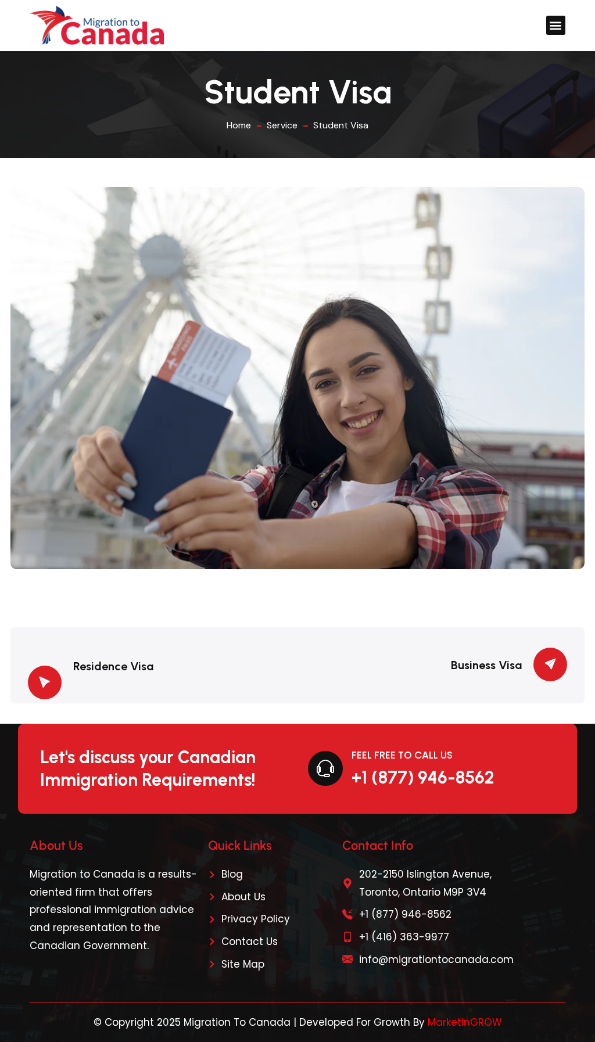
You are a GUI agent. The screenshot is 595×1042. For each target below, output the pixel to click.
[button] (555, 25)
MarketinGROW (465, 1022)
